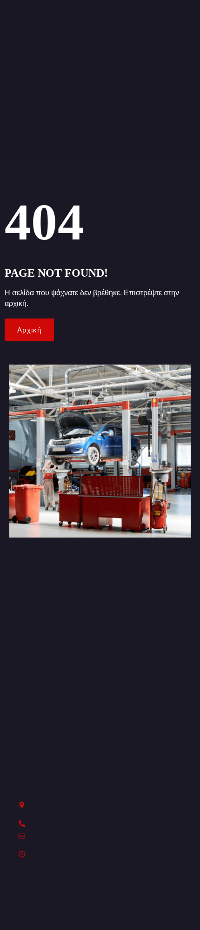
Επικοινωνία (42, 753)
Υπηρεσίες (39, 658)
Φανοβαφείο (43, 682)
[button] (100, 635)
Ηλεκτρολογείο (49, 706)
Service (34, 634)
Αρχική (32, 611)
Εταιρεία (35, 729)
